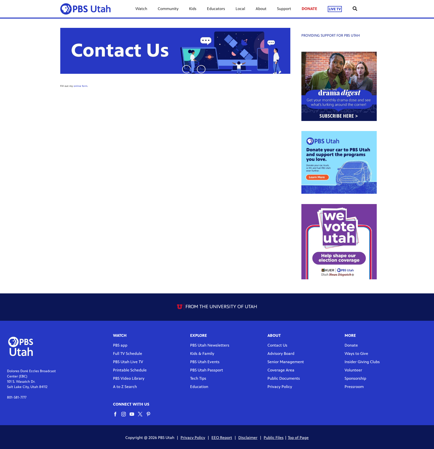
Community (168, 8)
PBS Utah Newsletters (209, 345)
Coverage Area (280, 370)
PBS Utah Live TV (128, 361)
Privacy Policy (279, 386)
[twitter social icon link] (142, 416)
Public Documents (283, 378)
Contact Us (277, 345)
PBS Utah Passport (206, 370)
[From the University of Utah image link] (217, 307)
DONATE (309, 8)
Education (199, 386)
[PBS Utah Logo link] (87, 9)
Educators (216, 8)
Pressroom (354, 386)
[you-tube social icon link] (134, 416)
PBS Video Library (128, 378)
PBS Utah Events (205, 361)
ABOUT (274, 335)
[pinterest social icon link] (150, 416)
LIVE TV (335, 9)
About (261, 8)
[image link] (339, 86)
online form (80, 86)
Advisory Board (280, 353)
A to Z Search (125, 386)
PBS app (120, 345)
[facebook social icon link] (117, 416)
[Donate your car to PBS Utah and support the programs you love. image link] (339, 162)
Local (240, 8)
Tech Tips (198, 378)
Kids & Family (202, 353)
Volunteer (353, 370)
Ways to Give (356, 353)
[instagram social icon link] (125, 416)
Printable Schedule (130, 370)
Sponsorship (355, 378)
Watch (141, 8)
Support (284, 8)
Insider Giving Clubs (362, 361)
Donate (351, 345)
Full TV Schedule (127, 353)
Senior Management (285, 361)
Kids (192, 8)
